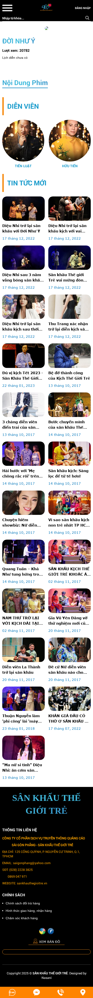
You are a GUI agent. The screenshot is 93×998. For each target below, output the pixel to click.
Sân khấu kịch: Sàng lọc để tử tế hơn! (68, 473)
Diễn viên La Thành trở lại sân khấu (21, 669)
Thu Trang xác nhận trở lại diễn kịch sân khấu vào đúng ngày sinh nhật (68, 327)
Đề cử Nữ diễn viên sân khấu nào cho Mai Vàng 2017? (67, 670)
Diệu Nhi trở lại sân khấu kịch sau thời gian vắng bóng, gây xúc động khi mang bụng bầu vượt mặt (22, 327)
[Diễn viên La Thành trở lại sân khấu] (23, 650)
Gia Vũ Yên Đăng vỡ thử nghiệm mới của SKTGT (68, 621)
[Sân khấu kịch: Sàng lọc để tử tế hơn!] (69, 454)
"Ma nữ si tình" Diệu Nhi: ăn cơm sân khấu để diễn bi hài (22, 768)
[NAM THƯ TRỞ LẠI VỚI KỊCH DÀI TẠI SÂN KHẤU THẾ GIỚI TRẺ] (23, 600)
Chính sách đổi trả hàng (23, 903)
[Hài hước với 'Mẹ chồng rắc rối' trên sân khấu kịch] (23, 454)
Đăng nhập (83, 8)
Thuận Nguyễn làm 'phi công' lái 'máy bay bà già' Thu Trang (21, 719)
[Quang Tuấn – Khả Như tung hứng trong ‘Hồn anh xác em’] (23, 552)
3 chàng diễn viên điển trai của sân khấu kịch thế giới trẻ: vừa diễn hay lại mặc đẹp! (22, 425)
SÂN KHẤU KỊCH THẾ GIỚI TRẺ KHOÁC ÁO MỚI (69, 572)
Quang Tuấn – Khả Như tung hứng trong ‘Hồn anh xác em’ (23, 572)
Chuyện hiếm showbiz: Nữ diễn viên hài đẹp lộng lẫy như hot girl (22, 523)
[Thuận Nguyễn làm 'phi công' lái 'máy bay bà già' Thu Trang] (23, 699)
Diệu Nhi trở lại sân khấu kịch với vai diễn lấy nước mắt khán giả (67, 228)
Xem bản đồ (49, 942)
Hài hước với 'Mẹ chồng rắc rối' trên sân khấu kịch (20, 474)
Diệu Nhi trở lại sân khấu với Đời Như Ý (21, 228)
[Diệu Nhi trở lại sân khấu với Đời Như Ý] (23, 208)
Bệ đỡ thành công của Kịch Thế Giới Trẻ (69, 375)
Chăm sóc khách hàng (22, 918)
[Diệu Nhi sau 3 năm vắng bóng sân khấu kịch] (23, 258)
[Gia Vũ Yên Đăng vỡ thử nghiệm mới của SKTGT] (69, 600)
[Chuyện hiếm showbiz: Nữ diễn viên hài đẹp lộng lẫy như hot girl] (23, 503)
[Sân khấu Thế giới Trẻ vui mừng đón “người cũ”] (69, 258)
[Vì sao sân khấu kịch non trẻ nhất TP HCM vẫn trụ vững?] (69, 503)
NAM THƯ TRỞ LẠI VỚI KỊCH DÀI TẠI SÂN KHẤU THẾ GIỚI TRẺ (23, 621)
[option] (23, 144)
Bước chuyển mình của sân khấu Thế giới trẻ (66, 425)
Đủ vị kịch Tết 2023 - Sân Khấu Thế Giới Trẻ (22, 376)
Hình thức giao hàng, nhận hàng (29, 910)
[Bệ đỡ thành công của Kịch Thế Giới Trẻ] (69, 355)
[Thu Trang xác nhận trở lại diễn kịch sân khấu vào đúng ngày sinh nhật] (69, 307)
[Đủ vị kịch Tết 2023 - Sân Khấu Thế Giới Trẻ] (23, 355)
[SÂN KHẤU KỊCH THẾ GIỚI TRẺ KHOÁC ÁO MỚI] (69, 552)
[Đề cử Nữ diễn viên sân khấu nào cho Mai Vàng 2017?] (69, 650)
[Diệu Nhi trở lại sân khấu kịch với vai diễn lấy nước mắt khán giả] (69, 208)
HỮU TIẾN (70, 166)
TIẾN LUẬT (23, 166)
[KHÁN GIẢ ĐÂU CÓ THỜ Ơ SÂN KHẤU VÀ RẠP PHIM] (69, 699)
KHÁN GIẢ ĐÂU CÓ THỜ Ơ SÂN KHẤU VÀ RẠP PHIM (69, 719)
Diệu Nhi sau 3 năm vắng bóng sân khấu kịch (22, 278)
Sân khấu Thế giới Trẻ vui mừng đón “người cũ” (66, 278)
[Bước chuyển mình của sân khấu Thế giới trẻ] (69, 404)
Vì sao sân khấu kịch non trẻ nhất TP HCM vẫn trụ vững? (68, 523)
